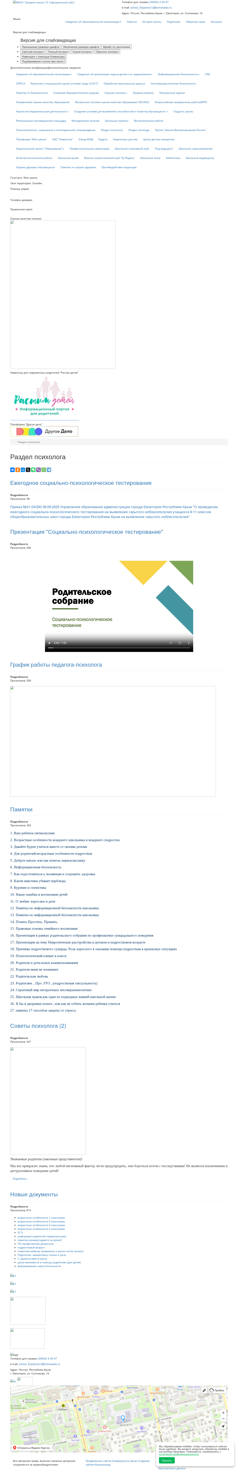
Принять (167, 1460)
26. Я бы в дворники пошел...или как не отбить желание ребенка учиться (65, 1004)
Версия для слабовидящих (48, 40)
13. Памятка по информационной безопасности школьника (54, 915)
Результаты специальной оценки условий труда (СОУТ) (64, 83)
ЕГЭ (20, 1232)
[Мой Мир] (23, 470)
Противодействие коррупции (119, 167)
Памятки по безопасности (32, 93)
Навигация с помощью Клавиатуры (43, 56)
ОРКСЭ (20, 83)
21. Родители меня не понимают (34, 969)
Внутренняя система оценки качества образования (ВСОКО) (112, 102)
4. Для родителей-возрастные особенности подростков (51, 853)
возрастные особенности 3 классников (41, 1225)
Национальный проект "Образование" (39, 148)
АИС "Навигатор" (62, 139)
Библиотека (173, 158)
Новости (132, 21)
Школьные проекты (116, 120)
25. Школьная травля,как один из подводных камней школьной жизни (63, 997)
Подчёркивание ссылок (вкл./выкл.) (43, 61)
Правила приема (143, 93)
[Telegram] (49, 470)
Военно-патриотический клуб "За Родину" (109, 158)
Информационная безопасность (177, 74)
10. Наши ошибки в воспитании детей (38, 894)
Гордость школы (183, 111)
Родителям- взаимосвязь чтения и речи (42, 1255)
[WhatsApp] (43, 470)
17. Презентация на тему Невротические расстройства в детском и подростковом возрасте (77, 942)
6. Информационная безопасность (35, 867)
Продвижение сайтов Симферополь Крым (112, 1461)
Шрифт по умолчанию (116, 47)
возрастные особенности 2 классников (41, 1221)
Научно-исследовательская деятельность (41, 111)
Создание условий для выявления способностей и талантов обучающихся (120, 111)
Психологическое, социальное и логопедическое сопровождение (55, 130)
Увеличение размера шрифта (81, 47)
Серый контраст (82, 51)
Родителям (173, 21)
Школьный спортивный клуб (132, 148)
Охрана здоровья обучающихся (35, 167)
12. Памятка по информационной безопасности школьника (54, 908)
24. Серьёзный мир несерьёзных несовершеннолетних (51, 990)
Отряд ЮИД (85, 139)
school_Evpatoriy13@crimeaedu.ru (151, 7)
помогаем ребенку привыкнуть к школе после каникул (50, 1251)
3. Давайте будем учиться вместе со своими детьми (48, 847)
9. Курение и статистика (28, 888)
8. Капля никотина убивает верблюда (38, 881)
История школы (151, 21)
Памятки (21, 809)
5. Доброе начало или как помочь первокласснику (47, 860)
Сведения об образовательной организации (92, 21)
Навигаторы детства (125, 139)
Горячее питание (114, 93)
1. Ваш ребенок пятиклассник (32, 833)
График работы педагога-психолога (56, 664)
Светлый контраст (33, 51)
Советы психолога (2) (38, 1025)
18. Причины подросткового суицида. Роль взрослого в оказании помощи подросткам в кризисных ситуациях (93, 949)
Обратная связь (195, 21)
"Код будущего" (164, 148)
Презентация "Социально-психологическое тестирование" (86, 531)
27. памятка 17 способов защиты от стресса (43, 1010)
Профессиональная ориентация (89, 148)
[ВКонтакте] (12, 470)
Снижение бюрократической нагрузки (76, 93)
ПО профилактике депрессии (36, 1243)
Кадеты (103, 139)
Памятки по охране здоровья (78, 167)
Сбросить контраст (107, 51)
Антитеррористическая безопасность (173, 83)
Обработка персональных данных (124, 83)
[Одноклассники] (17, 470)
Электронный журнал (172, 93)
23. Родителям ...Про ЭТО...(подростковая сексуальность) (53, 983)
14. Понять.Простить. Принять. (34, 922)
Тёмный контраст (58, 51)
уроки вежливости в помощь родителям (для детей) (49, 1262)
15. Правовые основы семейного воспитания (44, 928)
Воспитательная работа (148, 120)
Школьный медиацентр (200, 158)
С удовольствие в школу (32, 1258)
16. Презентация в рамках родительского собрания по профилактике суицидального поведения (81, 935)
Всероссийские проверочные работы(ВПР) (181, 102)
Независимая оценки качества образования (43, 102)
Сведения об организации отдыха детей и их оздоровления (113, 74)
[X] (28, 470)
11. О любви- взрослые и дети (32, 901)
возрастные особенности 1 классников (41, 1217)
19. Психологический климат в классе (38, 956)
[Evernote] (33, 470)
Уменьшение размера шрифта (40, 47)
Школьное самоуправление (196, 148)
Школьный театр (150, 158)
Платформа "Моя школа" (31, 139)
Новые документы (34, 1194)
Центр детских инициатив (158, 139)
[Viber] (38, 470)
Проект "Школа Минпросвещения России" (180, 130)
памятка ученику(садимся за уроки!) (40, 1240)
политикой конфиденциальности (179, 1454)
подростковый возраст (31, 1247)
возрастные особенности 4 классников (41, 1229)
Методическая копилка (85, 120)
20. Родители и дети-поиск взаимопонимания (44, 963)
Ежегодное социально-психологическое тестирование (81, 483)
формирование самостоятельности (39, 1266)
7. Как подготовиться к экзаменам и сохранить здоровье (52, 874)
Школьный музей (68, 158)
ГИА (207, 74)
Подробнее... (21, 1178)
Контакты (216, 21)
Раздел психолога (112, 130)
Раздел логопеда (138, 130)
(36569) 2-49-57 (159, 2)
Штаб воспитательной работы (34, 158)
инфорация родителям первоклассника (42, 1236)
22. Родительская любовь (29, 976)
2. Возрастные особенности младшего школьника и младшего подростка (65, 840)
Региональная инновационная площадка (41, 120)
